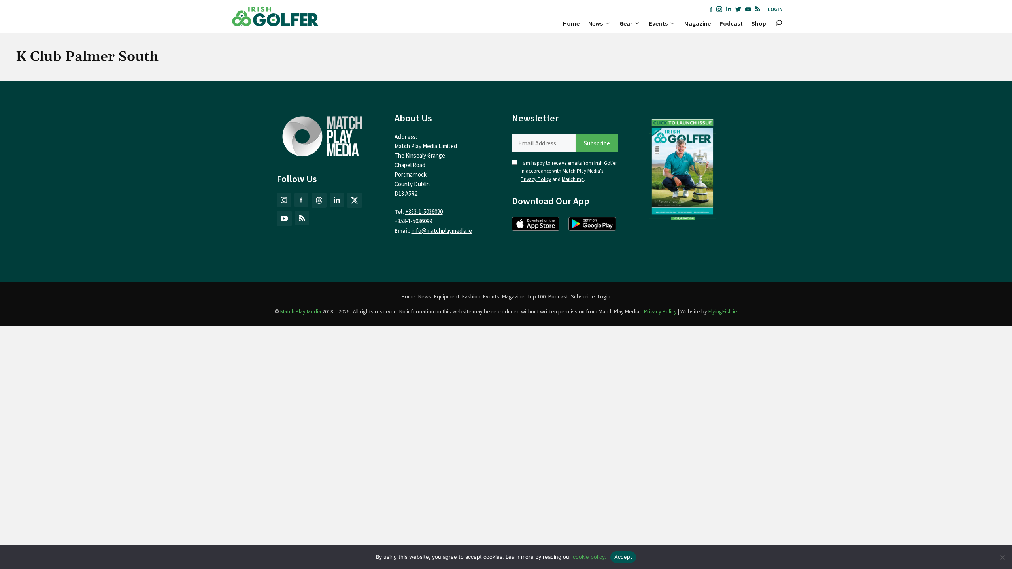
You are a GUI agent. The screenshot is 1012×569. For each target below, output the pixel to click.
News (595, 23)
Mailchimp (573, 179)
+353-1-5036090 (424, 211)
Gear (625, 23)
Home (571, 23)
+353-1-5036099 (413, 221)
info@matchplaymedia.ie (442, 230)
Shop (758, 23)
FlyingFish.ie (722, 311)
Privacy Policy (536, 179)
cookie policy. (589, 557)
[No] (1002, 557)
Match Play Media (300, 311)
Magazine (697, 23)
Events (658, 23)
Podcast (731, 23)
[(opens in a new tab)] (683, 168)
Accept (623, 557)
